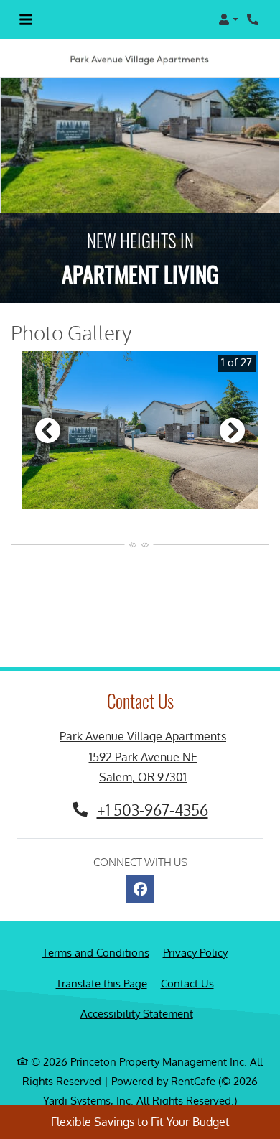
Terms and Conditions (95, 952)
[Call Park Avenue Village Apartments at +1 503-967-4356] (254, 19)
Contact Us (187, 983)
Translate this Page (101, 983)
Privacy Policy (195, 952)
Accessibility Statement (136, 1013)
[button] (228, 19)
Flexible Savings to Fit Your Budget (140, 1122)
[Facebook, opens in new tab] (140, 889)
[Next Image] (232, 430)
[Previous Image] (47, 430)
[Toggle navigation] (25, 19)
